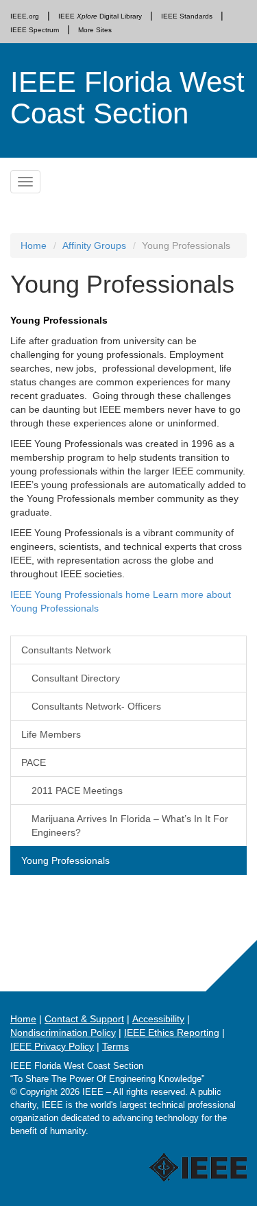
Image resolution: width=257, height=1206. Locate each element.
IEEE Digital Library (100, 16)
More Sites (95, 30)
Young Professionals (65, 860)
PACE (33, 762)
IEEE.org (24, 16)
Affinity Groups (94, 245)
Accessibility (158, 1018)
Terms (115, 1046)
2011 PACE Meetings (77, 790)
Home (34, 245)
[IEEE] (147, 1154)
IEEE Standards (186, 16)
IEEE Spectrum (34, 30)
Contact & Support (84, 1018)
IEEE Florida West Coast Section (127, 98)
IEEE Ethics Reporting (171, 1032)
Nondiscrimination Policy (63, 1032)
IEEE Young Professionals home (81, 594)
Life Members (51, 734)
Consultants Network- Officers (96, 706)
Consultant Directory (76, 678)
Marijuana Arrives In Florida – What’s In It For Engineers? (130, 825)
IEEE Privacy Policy (52, 1046)
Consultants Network (66, 649)
